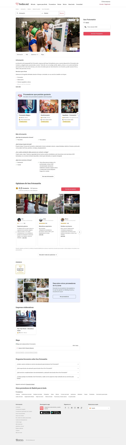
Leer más (18, 86)
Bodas (17, 9)
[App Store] (45, 413)
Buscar (62, 13)
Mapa (42, 54)
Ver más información (47, 176)
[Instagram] (75, 407)
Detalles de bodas (37, 394)
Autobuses (73, 394)
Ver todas (73, 49)
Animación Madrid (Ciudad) (31, 352)
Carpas (85, 394)
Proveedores (52, 4)
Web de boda (19, 432)
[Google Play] (56, 413)
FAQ (27, 54)
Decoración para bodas (101, 394)
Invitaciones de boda (26, 394)
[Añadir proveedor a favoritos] (77, 20)
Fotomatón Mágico (24, 115)
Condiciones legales (20, 409)
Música (57, 394)
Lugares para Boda (42, 4)
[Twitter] (68, 407)
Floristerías (91, 394)
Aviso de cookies (20, 415)
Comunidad (79, 4)
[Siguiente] (77, 113)
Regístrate (107, 4)
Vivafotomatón (45, 115)
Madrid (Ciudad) (36, 9)
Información (20, 54)
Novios (65, 4)
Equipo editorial (19, 428)
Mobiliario (80, 394)
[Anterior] (17, 113)
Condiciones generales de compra (24, 411)
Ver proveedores (64, 296)
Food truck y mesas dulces (60, 396)
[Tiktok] (81, 407)
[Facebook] (65, 407)
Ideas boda (71, 4)
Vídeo (52, 394)
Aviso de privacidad (20, 413)
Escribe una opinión (70, 189)
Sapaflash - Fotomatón (69, 115)
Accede (102, 4)
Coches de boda (65, 394)
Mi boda (33, 4)
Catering (18, 394)
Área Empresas (106, 1)
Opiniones (34, 54)
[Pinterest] (71, 407)
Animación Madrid (20, 352)
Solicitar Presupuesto (97, 33)
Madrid (29, 9)
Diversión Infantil (30, 384)
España (93, 408)
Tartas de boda (48, 396)
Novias (59, 4)
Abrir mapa (75, 345)
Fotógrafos (46, 394)
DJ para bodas (72, 396)
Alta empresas (19, 424)
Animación (23, 9)
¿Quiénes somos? (20, 426)
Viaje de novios (39, 396)
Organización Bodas (29, 396)
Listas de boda (19, 396)
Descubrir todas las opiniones (47, 255)
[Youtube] (78, 407)
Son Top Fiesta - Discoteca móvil (25, 329)
